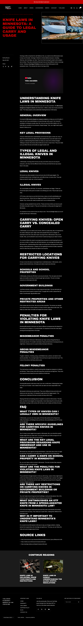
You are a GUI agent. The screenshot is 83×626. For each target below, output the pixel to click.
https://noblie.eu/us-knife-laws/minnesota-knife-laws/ (33, 541)
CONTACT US (23, 612)
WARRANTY (23, 603)
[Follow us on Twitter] (42, 609)
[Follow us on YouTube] (49, 609)
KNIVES (31, 7)
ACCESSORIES (39, 7)
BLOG (21, 610)
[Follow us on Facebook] (38, 609)
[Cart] (79, 8)
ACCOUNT (54, 7)
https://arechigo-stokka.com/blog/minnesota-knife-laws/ (34, 544)
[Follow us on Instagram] (45, 609)
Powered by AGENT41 (30, 617)
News (7, 14)
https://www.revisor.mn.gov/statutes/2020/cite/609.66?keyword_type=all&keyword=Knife (41, 539)
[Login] (76, 8)
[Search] (74, 8)
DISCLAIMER (23, 605)
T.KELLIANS (62, 7)
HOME (20, 7)
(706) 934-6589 (6, 604)
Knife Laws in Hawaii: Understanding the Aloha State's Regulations (52, 579)
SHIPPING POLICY (24, 607)
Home (4, 14)
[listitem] (3, 66)
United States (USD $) (7, 617)
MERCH (47, 7)
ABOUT (25, 7)
